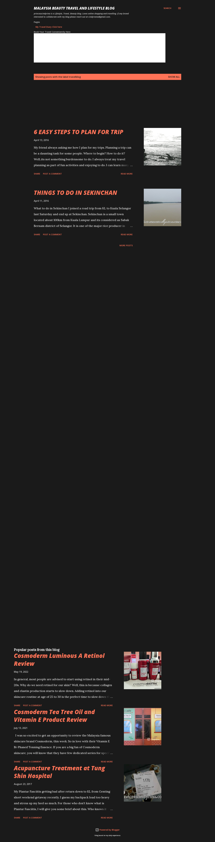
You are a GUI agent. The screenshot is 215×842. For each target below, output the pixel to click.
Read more (127, 173)
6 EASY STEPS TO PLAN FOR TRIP (78, 132)
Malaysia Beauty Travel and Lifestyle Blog (74, 8)
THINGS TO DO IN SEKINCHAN (75, 193)
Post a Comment (52, 173)
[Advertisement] (101, 107)
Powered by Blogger (109, 829)
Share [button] (37, 173)
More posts (126, 245)
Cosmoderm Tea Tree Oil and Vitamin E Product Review (54, 716)
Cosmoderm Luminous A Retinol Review (59, 659)
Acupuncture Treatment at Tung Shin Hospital (59, 772)
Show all (174, 76)
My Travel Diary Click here (49, 26)
